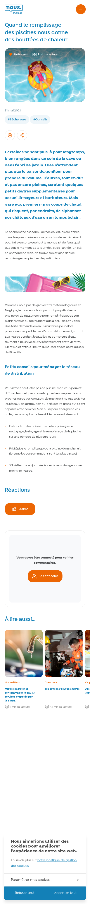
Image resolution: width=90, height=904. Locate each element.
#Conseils (40, 120)
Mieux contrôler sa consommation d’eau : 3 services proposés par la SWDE (20, 694)
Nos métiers (12, 682)
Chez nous (51, 682)
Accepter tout (65, 893)
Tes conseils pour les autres (62, 689)
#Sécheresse (17, 120)
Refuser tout (25, 893)
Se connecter (48, 576)
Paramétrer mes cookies (30, 880)
